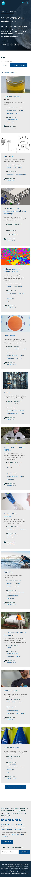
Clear (5, 65)
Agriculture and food (11, 232)
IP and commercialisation (7, 13)
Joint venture (10, 113)
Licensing (17, 113)
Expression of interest (11, 110)
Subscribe (24, 852)
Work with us (12, 11)
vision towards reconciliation (20, 874)
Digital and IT (10, 174)
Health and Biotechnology (10, 72)
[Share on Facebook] (8, 44)
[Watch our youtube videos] (20, 820)
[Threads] (16, 820)
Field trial (20, 701)
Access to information (7, 824)
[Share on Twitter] (11, 44)
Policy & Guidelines (6, 829)
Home (2, 11)
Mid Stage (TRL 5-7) (11, 180)
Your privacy (18, 829)
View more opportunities (15, 787)
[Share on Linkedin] (15, 44)
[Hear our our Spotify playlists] (13, 820)
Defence (22, 413)
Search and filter (19, 65)
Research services (22, 529)
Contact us (7, 842)
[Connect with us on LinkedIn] (9, 820)
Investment (21, 110)
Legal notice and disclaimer (17, 827)
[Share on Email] (18, 44)
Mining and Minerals (20, 713)
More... (8, 301)
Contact (4, 41)
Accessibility (19, 824)
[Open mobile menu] (23, 3)
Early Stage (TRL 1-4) (11, 128)
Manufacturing (10, 122)
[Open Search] (27, 3)
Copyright (4, 827)
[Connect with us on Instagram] (6, 820)
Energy (22, 355)
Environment (19, 358)
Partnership (24, 348)
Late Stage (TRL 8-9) (11, 307)
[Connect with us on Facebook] (2, 820)
